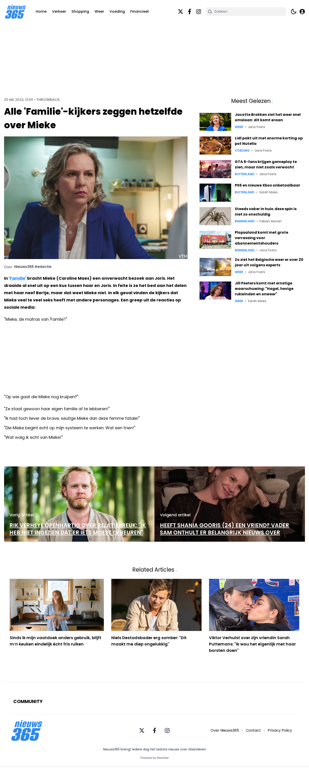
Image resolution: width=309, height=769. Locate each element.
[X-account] (180, 11)
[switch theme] (293, 11)
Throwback (48, 99)
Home (41, 11)
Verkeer (59, 11)
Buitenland (244, 174)
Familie (17, 278)
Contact (253, 730)
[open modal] (302, 11)
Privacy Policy (280, 730)
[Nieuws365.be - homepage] (15, 12)
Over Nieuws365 (225, 730)
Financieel (139, 11)
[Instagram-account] (198, 11)
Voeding (117, 11)
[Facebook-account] (189, 11)
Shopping (80, 11)
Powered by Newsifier (154, 758)
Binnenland (245, 221)
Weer (99, 11)
